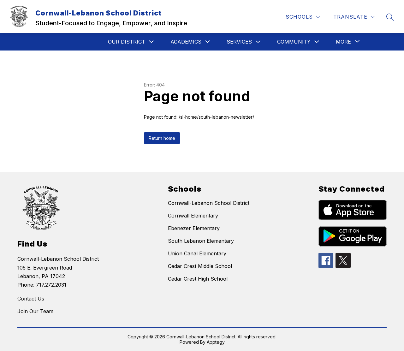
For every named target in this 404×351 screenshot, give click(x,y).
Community (294, 42)
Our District (126, 42)
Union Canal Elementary (197, 253)
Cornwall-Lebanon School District (208, 203)
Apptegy (216, 342)
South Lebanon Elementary (201, 241)
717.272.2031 (51, 285)
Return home (162, 138)
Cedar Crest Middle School (200, 266)
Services (239, 42)
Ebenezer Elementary (194, 228)
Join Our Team (35, 311)
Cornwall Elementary (193, 215)
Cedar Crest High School (198, 279)
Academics (185, 42)
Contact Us (30, 298)
